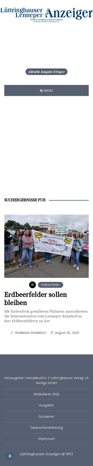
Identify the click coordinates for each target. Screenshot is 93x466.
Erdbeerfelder (50, 285)
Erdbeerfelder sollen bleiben (35, 298)
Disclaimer (46, 416)
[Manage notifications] (10, 456)
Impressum (46, 438)
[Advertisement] (46, 144)
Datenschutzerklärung (46, 427)
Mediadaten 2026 (46, 394)
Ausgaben (46, 405)
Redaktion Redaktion (30, 332)
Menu (48, 90)
